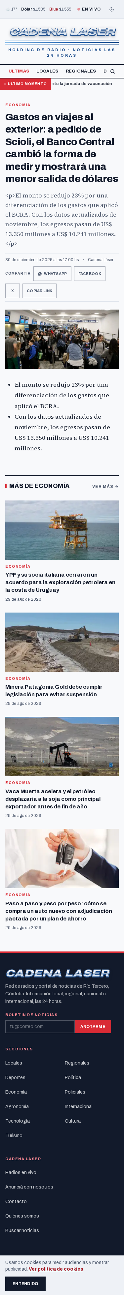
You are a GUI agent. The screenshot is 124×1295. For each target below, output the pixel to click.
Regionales (81, 71)
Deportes (15, 1077)
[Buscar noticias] (112, 71)
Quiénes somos (22, 1216)
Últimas (19, 71)
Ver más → (105, 486)
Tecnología (17, 1121)
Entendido (25, 1283)
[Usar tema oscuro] (111, 9)
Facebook (89, 274)
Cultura (73, 1121)
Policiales (75, 1092)
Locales (47, 71)
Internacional (79, 1106)
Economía (17, 105)
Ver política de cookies (56, 1269)
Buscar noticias (22, 1230)
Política (73, 1077)
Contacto (16, 1201)
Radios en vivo (20, 1172)
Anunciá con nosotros (29, 1187)
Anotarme (92, 1026)
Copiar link (39, 291)
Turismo (13, 1135)
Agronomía (17, 1106)
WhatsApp (55, 274)
